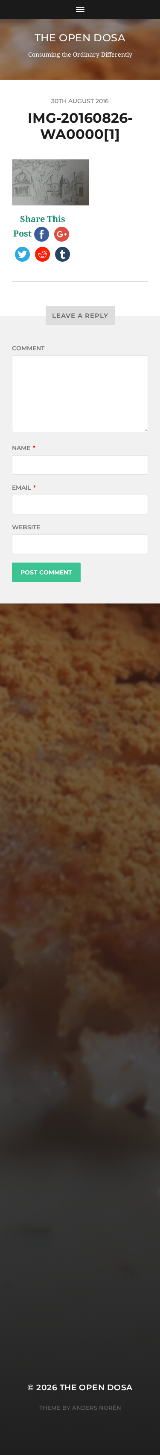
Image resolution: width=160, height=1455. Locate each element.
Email (24, 487)
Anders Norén (96, 1407)
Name (23, 448)
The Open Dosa (80, 38)
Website (26, 527)
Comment (28, 348)
